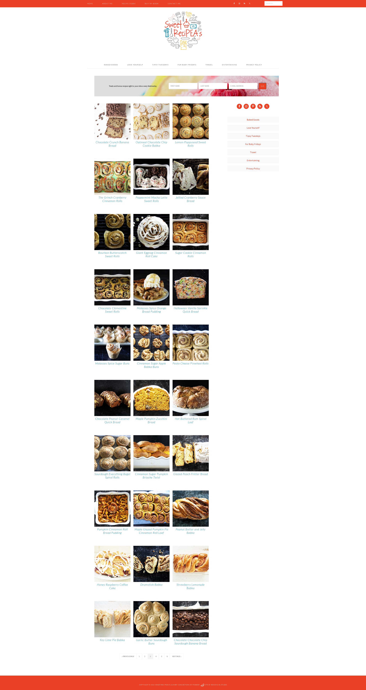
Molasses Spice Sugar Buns (112, 363)
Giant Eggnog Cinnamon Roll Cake (151, 254)
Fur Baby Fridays (253, 144)
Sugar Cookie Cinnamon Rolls (190, 254)
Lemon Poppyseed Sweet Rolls (190, 143)
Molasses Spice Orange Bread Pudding (151, 309)
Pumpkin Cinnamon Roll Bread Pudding (112, 531)
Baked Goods (253, 119)
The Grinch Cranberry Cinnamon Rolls (112, 199)
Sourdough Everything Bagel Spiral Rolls (112, 475)
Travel (253, 152)
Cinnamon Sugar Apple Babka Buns (151, 365)
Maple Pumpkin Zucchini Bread (151, 420)
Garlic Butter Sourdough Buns (151, 641)
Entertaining (253, 160)
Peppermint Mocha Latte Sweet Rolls (151, 199)
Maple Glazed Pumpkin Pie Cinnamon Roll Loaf (151, 531)
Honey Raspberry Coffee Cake (112, 586)
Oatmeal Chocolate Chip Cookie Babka (151, 143)
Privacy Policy (253, 168)
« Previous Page (128, 656)
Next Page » (176, 656)
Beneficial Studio (219, 685)
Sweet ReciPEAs (183, 30)
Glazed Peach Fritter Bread (190, 474)
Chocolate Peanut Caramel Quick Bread (112, 420)
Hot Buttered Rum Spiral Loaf (190, 420)
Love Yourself (253, 127)
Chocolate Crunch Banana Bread (112, 143)
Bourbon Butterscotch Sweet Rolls (112, 254)
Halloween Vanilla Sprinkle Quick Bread (190, 309)
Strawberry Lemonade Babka (191, 586)
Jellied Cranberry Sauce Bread (191, 199)
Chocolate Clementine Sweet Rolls (112, 309)
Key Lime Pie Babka (112, 640)
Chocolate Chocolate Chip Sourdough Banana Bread (190, 641)
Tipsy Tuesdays (253, 135)
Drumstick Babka (151, 584)
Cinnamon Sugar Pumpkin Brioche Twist (151, 475)
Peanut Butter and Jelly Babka (190, 531)
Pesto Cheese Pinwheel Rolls (191, 363)
